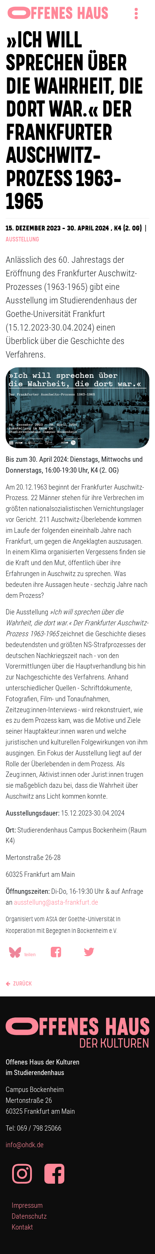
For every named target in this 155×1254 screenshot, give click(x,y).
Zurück (22, 983)
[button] (66, 958)
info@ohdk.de (25, 1144)
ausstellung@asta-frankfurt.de (56, 902)
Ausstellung (22, 239)
